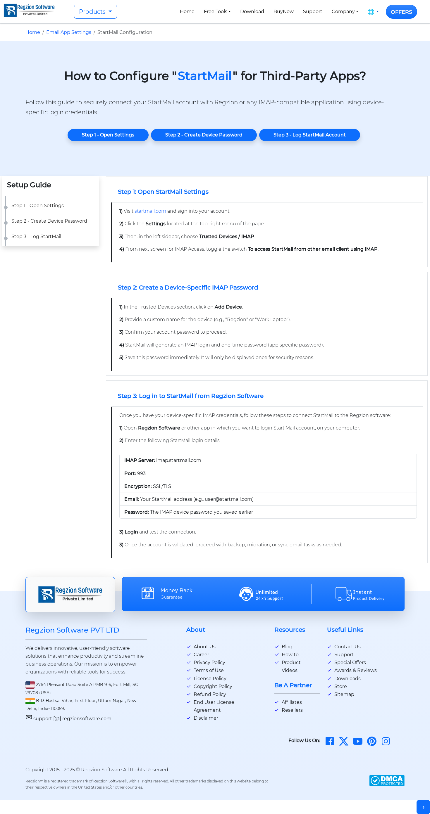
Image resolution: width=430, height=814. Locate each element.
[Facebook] (329, 741)
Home (187, 11)
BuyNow (284, 11)
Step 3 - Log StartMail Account (310, 135)
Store (340, 686)
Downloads (347, 678)
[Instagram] (386, 741)
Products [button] (93, 11)
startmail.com (150, 211)
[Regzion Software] (29, 10)
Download (252, 11)
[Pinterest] (371, 741)
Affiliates (292, 702)
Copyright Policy (213, 686)
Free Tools (215, 11)
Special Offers (350, 662)
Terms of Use (209, 670)
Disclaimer (206, 718)
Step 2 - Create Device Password (203, 135)
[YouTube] (357, 741)
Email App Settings (68, 32)
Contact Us (347, 647)
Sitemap (344, 694)
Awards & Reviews (355, 670)
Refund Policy (210, 694)
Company (343, 11)
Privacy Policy (209, 662)
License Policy (210, 678)
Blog (287, 647)
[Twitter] (343, 741)
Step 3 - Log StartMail (36, 236)
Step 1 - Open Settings (108, 135)
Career (201, 654)
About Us (205, 647)
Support (312, 11)
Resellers (292, 710)
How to (290, 654)
